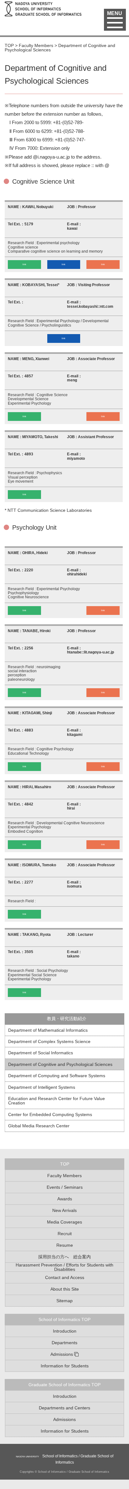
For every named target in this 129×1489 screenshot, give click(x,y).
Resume (64, 1245)
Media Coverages (64, 1221)
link (24, 264)
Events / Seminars (65, 1187)
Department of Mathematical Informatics (48, 1030)
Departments (64, 1342)
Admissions (61, 1354)
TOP (64, 1164)
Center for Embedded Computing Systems (50, 1114)
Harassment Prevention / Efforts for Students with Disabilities (64, 1267)
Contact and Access (64, 1277)
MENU (114, 13)
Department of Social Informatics (40, 1052)
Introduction (64, 1331)
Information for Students (65, 1365)
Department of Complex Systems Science (49, 1041)
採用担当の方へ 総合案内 (64, 1256)
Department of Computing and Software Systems (56, 1075)
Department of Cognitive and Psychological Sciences (60, 1064)
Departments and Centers (64, 1407)
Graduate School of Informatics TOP (64, 1384)
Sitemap (64, 1300)
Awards (64, 1198)
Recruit (65, 1233)
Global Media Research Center (39, 1125)
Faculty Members (64, 1175)
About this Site (64, 1289)
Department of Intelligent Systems (41, 1087)
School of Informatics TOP (64, 1319)
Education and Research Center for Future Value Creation (56, 1100)
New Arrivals (64, 1210)
